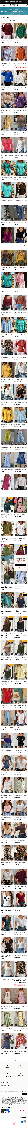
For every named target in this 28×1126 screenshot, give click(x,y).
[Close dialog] (26, 555)
